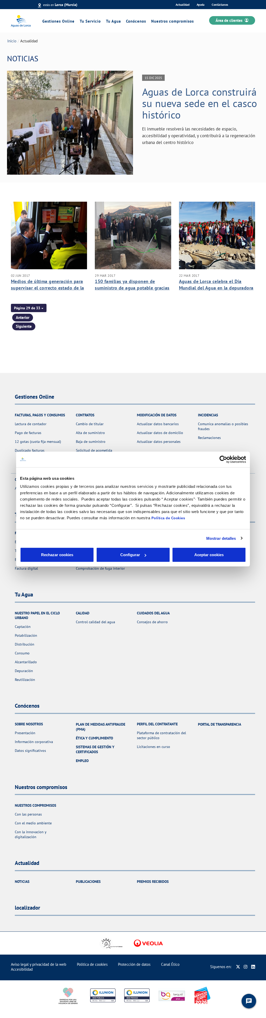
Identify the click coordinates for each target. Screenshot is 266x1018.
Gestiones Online (58, 21)
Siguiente (24, 326)
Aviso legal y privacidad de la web (38, 964)
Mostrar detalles (221, 538)
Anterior (22, 317)
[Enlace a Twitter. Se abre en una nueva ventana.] (238, 966)
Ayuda (200, 4)
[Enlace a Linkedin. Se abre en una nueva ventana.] (253, 966)
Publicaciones (88, 881)
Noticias (22, 881)
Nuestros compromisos (172, 21)
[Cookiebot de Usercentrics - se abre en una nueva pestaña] (223, 459)
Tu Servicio (90, 21)
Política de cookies (92, 964)
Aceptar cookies (209, 555)
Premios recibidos (153, 881)
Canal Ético (170, 964)
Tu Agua (113, 21)
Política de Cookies (168, 518)
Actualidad (182, 4)
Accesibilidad (22, 969)
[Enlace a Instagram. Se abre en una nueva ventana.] (246, 966)
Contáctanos (220, 4)
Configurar (130, 555)
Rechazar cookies (57, 555)
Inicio (11, 40)
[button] (28, 308)
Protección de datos (134, 964)
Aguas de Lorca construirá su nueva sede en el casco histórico (199, 103)
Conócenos (136, 21)
